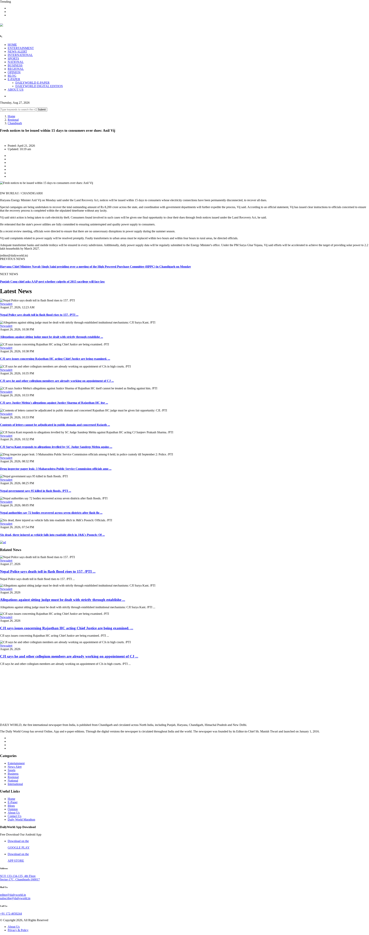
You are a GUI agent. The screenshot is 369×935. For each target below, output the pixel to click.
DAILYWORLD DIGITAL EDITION (39, 86)
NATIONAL (16, 62)
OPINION (14, 72)
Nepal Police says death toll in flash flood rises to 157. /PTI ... (39, 314)
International (15, 784)
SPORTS (13, 58)
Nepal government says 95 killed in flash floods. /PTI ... (35, 490)
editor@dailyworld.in (13, 894)
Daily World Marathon (21, 819)
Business (13, 773)
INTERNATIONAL (20, 55)
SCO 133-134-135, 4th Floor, (18, 876)
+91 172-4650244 (11, 913)
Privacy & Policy (18, 930)
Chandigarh (15, 123)
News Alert (15, 766)
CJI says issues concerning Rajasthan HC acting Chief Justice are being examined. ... (55, 358)
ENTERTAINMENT (21, 48)
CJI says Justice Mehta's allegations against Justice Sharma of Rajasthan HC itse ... (54, 402)
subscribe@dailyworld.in (15, 898)
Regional (13, 119)
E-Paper (12, 802)
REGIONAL (16, 68)
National (13, 780)
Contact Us (14, 816)
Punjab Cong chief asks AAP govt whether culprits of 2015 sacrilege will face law (52, 281)
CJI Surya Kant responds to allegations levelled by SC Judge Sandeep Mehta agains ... (56, 446)
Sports (11, 770)
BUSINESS (15, 65)
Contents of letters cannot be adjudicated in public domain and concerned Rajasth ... (55, 424)
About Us (14, 812)
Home (11, 116)
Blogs (11, 805)
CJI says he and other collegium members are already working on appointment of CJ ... (57, 380)
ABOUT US (15, 89)
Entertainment (16, 763)
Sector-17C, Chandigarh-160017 (20, 879)
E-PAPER (14, 79)
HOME (12, 44)
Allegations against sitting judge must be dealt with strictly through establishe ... (51, 336)
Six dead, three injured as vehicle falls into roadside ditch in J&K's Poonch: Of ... (52, 534)
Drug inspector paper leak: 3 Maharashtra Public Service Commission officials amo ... (55, 468)
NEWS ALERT (17, 51)
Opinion (13, 809)
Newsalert (6, 303)
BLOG (12, 75)
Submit (42, 109)
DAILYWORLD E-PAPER (32, 82)
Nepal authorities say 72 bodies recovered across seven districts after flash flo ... (51, 512)
